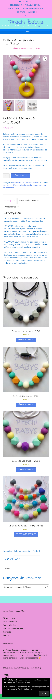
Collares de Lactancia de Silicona (25, 183)
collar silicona (8, 188)
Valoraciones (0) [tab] (12, 207)
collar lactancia (25, 185)
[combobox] (26, 586)
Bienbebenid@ (16, 5)
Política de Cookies (25, 689)
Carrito (31, 12)
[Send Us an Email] (24, 16)
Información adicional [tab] (28, 201)
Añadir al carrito (21, 175)
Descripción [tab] (10, 201)
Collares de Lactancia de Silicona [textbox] (25, 587)
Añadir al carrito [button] (26, 340)
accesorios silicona (11, 185)
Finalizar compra (33, 5)
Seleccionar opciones (26, 534)
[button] (45, 58)
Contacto (21, 12)
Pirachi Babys (26, 22)
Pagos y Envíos (14, 8)
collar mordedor (39, 185)
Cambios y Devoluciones (33, 8)
